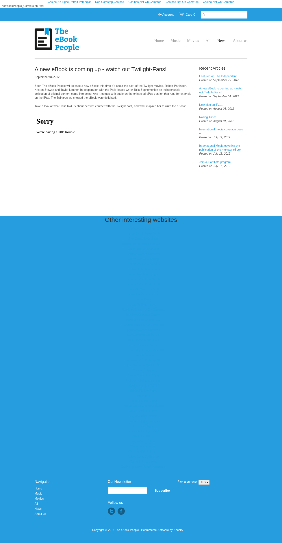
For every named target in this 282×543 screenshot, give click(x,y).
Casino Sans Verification (143, 456)
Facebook (121, 511)
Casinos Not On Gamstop (143, 254)
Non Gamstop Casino (143, 264)
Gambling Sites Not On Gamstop (143, 309)
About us (40, 513)
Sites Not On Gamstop (143, 294)
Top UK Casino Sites (143, 345)
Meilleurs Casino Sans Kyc (143, 380)
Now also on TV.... (211, 104)
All (36, 503)
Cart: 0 (190, 14)
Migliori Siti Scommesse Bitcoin (143, 406)
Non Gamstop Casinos (143, 238)
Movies (39, 498)
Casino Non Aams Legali (143, 274)
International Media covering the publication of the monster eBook (220, 147)
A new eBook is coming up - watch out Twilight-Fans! (221, 90)
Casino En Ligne (143, 370)
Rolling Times (208, 117)
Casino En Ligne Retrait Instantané (143, 466)
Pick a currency (188, 481)
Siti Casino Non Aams (143, 390)
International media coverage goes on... (221, 131)
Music (38, 493)
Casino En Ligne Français (143, 421)
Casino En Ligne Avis (143, 461)
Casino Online (143, 299)
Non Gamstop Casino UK (143, 335)
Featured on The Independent (218, 76)
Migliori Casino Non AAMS (143, 431)
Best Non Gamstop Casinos (143, 269)
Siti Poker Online (143, 436)
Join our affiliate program (215, 162)
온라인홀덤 (143, 395)
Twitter (111, 511)
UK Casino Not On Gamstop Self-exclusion (143, 289)
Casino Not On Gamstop (143, 248)
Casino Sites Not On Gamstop (143, 324)
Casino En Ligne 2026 (143, 385)
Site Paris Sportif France (143, 451)
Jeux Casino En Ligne (143, 411)
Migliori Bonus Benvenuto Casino (143, 243)
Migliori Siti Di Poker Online (143, 233)
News (38, 508)
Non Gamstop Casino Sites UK (143, 350)
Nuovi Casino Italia (143, 441)
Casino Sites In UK (143, 304)
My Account (166, 14)
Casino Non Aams (143, 355)
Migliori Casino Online (143, 400)
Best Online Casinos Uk (143, 340)
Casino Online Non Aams (143, 375)
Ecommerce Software (155, 530)
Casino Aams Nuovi (143, 446)
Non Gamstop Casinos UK (143, 228)
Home (38, 488)
